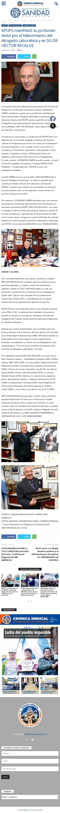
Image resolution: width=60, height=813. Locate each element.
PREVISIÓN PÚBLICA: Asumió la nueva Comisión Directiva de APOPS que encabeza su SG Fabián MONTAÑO (48, 592)
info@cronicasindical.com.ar (35, 734)
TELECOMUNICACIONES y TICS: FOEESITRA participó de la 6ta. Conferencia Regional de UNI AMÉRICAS (15, 554)
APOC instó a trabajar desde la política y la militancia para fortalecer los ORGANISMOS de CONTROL (45, 554)
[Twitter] (32, 740)
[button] (56, 4)
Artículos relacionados (30, 569)
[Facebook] (27, 740)
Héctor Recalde (15, 25)
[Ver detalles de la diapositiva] (30, 12)
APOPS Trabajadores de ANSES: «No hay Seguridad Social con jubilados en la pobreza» (9, 591)
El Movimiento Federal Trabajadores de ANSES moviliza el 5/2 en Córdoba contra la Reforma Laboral (29, 591)
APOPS (10, 21)
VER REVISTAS (9, 610)
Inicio (3, 21)
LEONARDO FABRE (29, 25)
